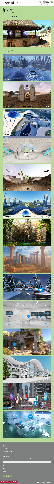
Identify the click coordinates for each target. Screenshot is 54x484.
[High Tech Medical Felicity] (27, 314)
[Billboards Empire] (27, 396)
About (4, 468)
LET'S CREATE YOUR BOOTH (9, 481)
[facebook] (4, 476)
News (4, 471)
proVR (12, 12)
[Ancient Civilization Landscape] (27, 342)
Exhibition (5, 470)
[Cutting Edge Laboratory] (27, 424)
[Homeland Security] (27, 95)
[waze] (11, 476)
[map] (7, 476)
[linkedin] (9, 476)
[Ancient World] (27, 259)
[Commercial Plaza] (27, 369)
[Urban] (27, 122)
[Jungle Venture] (27, 232)
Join (49, 462)
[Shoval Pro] (11, 3)
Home (4, 12)
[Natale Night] (27, 287)
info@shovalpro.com (7, 451)
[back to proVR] (49, 22)
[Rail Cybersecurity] (27, 67)
